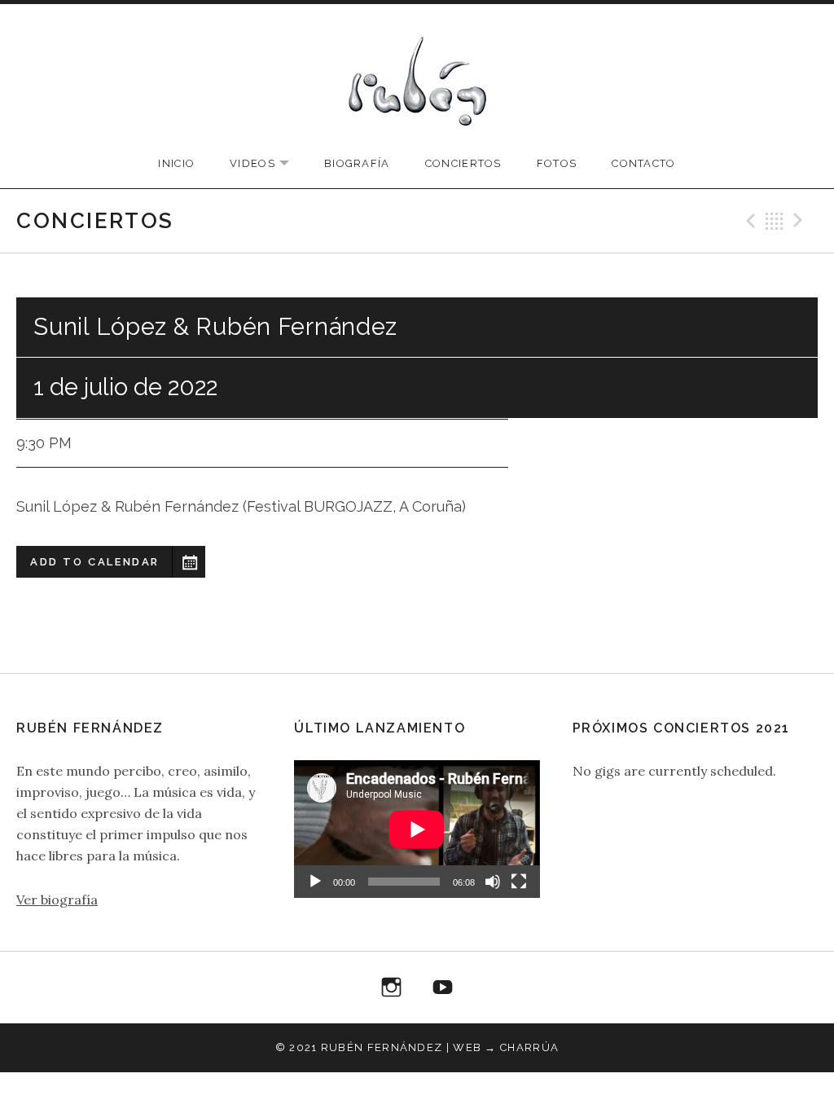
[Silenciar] (493, 881)
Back (775, 220)
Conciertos (463, 163)
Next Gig (801, 220)
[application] (416, 829)
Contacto (643, 163)
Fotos (557, 163)
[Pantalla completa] (519, 881)
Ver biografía (57, 899)
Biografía (357, 163)
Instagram (391, 987)
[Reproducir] (315, 881)
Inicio (176, 163)
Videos (267, 164)
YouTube (443, 987)
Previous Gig (748, 220)
